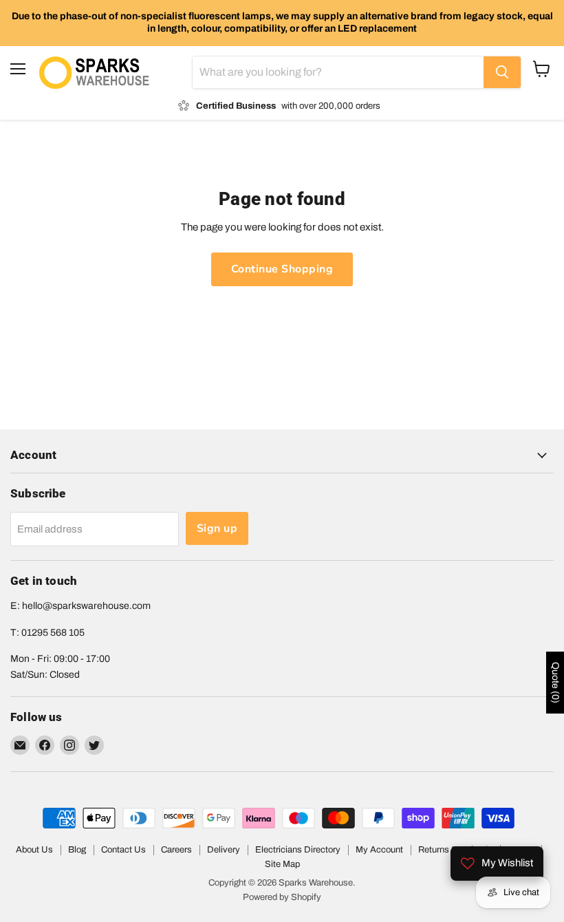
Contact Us (123, 850)
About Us (34, 850)
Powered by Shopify (282, 897)
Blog (77, 850)
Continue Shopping (282, 269)
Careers (176, 850)
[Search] (502, 72)
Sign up (217, 528)
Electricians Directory (297, 850)
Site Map (282, 864)
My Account (379, 850)
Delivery (223, 850)
